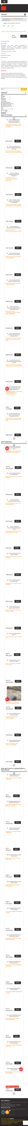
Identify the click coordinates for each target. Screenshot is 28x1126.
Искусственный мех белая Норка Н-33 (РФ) (13, 557)
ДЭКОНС (12, 1118)
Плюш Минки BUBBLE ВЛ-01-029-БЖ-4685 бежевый (13, 939)
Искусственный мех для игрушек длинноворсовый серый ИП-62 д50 (14, 151)
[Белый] (5, 97)
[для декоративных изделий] (7, 103)
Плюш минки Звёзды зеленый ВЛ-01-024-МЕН (13, 885)
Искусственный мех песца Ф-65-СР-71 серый (13, 664)
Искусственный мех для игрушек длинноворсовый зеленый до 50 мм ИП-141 (13, 125)
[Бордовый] (5, 99)
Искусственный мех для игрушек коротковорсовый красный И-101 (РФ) (13, 419)
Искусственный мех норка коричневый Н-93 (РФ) (12, 744)
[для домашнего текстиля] (7, 106)
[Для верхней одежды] (7, 102)
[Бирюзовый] (5, 98)
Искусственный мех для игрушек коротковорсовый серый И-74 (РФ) (14, 365)
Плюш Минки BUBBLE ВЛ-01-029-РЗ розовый (14, 992)
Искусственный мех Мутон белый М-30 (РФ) (13, 584)
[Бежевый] (5, 96)
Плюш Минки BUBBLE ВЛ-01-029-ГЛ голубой (14, 912)
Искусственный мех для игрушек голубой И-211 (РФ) (13, 284)
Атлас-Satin (11, 18)
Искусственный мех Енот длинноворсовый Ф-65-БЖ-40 (12, 702)
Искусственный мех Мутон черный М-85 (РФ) (14, 477)
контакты (3, 78)
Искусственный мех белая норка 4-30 (14, 637)
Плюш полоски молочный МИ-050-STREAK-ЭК (14, 778)
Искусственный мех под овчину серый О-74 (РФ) (13, 610)
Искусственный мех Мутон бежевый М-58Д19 (12, 717)
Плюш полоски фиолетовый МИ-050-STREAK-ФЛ (12, 1019)
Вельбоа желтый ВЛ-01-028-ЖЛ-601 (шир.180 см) (14, 965)
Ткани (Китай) (5, 18)
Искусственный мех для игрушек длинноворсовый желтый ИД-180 (13, 205)
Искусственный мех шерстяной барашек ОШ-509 (13, 504)
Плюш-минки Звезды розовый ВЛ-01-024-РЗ (13, 859)
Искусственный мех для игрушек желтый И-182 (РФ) (13, 257)
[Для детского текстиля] (7, 104)
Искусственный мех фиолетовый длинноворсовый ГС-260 (13, 532)
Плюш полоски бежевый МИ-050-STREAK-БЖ (13, 832)
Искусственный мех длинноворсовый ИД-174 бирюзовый (11, 179)
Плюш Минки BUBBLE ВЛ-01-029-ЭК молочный (14, 1046)
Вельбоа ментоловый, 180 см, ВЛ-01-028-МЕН (13, 1072)
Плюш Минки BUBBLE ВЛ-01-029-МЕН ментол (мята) (13, 805)
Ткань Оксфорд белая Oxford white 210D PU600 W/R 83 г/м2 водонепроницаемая (14, 392)
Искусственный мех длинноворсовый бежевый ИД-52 (13, 230)
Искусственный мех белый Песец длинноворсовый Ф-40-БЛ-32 (13, 451)
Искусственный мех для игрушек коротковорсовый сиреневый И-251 (13, 339)
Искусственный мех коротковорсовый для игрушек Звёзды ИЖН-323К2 (13, 312)
